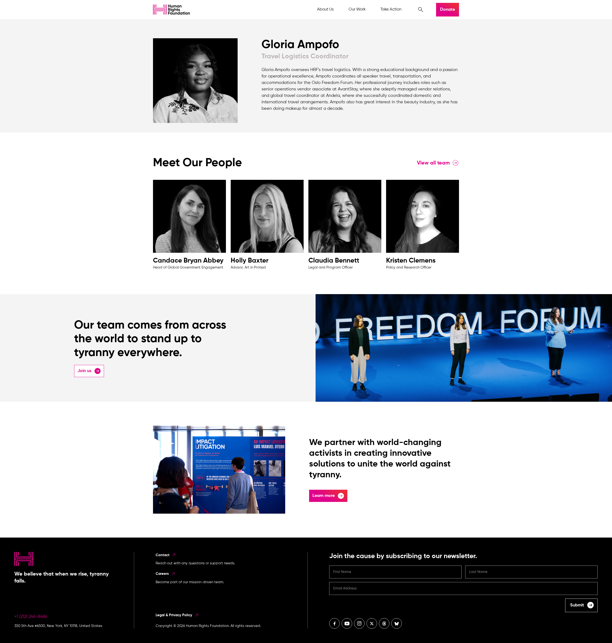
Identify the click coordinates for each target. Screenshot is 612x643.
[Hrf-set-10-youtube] (347, 623)
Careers (163, 574)
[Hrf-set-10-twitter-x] (371, 623)
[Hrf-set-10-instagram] (359, 623)
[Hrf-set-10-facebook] (334, 623)
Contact (163, 555)
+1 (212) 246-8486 (30, 617)
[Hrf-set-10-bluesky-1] (396, 623)
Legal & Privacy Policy (174, 615)
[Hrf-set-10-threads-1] (384, 623)
